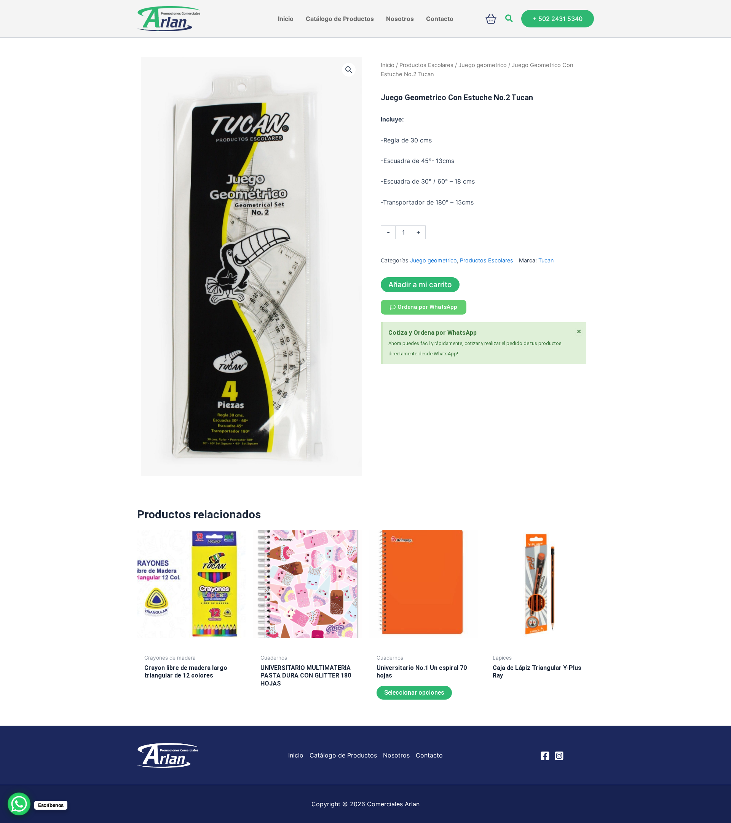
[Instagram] (559, 756)
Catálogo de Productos (343, 755)
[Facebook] (545, 756)
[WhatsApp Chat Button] (19, 804)
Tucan (546, 260)
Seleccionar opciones (414, 692)
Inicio (387, 65)
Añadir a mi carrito (420, 284)
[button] (509, 18)
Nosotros (396, 755)
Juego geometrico (482, 65)
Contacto (429, 755)
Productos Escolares (426, 65)
